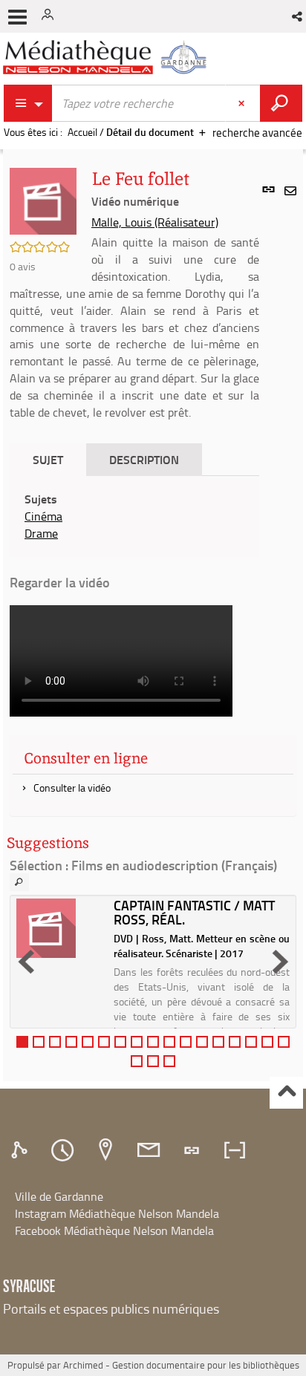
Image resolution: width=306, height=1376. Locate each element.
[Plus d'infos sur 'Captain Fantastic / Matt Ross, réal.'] (59, 928)
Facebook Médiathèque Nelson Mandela (114, 1230)
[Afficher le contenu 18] (137, 1061)
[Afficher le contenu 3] (55, 1042)
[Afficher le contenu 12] (202, 1042)
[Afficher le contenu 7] (120, 1042)
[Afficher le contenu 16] (267, 1042)
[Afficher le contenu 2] (39, 1042)
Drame (41, 533)
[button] (298, 16)
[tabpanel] (134, 516)
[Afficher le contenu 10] (169, 1042)
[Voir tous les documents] (19, 882)
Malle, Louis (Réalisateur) (154, 222)
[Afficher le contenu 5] (88, 1042)
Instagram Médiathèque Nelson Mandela (117, 1213)
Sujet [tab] (48, 459)
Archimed (83, 1365)
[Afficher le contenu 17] (284, 1042)
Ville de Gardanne (59, 1196)
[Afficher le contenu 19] (153, 1061)
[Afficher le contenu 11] (186, 1042)
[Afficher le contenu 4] (71, 1042)
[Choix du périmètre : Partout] (28, 103)
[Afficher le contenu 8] (137, 1042)
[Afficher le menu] (17, 17)
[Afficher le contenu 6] (104, 1042)
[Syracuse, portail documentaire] (107, 57)
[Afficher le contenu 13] (218, 1042)
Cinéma (43, 516)
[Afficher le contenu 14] (235, 1042)
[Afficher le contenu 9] (153, 1042)
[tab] (21, 1150)
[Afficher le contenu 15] (251, 1042)
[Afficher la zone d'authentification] (50, 16)
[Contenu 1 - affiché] (22, 1042)
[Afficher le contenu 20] (169, 1061)
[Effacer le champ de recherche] (243, 103)
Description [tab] (144, 459)
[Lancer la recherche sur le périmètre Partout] (281, 103)
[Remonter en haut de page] (286, 1093)
